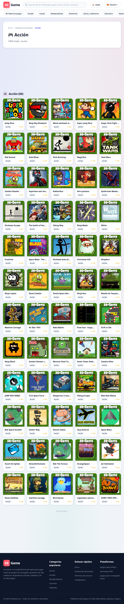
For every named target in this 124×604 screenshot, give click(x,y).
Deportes (53, 587)
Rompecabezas (57, 13)
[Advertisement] (62, 70)
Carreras (53, 583)
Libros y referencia (91, 13)
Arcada (30, 13)
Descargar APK (106, 571)
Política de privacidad (84, 571)
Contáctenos (80, 580)
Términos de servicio (83, 575)
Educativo (109, 13)
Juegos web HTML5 (108, 567)
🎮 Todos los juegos (14, 13)
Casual (42, 13)
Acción (52, 571)
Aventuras (73, 13)
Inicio (10, 28)
